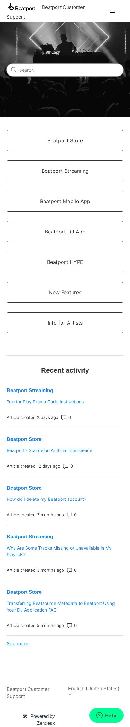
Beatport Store (24, 439)
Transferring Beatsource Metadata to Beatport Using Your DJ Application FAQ (61, 606)
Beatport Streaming (30, 390)
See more (17, 644)
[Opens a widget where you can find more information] (106, 716)
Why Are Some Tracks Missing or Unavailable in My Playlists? (59, 551)
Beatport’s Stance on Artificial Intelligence (49, 450)
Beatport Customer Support (28, 692)
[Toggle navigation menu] (112, 11)
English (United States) (93, 689)
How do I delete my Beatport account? (46, 499)
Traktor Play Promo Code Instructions (45, 401)
